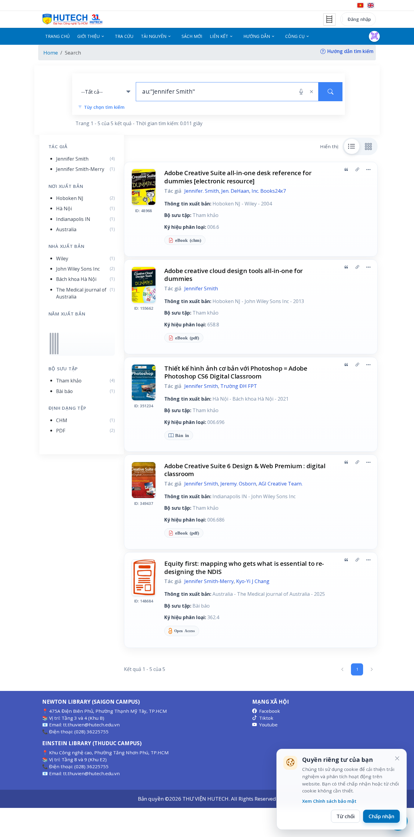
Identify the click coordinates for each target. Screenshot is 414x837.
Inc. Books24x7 (269, 191)
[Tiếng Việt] (360, 5)
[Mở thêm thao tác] (368, 169)
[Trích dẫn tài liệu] (346, 169)
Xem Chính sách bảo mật (329, 801)
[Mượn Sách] (374, 36)
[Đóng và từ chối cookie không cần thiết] (397, 758)
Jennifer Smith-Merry (209, 581)
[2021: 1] (55, 343)
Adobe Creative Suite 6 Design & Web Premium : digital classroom (245, 470)
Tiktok (266, 718)
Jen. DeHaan (235, 191)
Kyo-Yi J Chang (252, 581)
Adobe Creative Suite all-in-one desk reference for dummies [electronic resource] (238, 176)
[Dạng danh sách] (352, 146)
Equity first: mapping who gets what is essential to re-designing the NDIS (244, 567)
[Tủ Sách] (329, 19)
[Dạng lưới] (368, 146)
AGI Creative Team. (280, 483)
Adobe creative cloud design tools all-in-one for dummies (233, 274)
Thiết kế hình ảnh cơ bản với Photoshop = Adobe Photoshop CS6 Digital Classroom (235, 372)
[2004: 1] (50, 343)
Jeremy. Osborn (238, 483)
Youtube (268, 725)
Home (50, 52)
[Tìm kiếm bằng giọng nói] (301, 92)
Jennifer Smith (201, 288)
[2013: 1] (53, 343)
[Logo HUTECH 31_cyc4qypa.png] (72, 19)
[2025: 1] (57, 343)
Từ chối (345, 816)
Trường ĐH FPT (238, 386)
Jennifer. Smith (201, 191)
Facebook (269, 711)
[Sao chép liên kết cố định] (357, 169)
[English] (371, 5)
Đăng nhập (359, 19)
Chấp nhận (381, 816)
